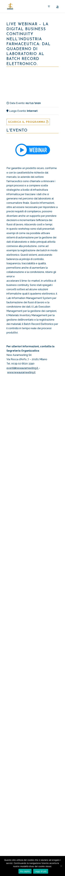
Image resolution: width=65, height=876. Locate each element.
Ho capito (25, 871)
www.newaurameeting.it (21, 372)
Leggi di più (41, 871)
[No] (61, 866)
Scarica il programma (27, 121)
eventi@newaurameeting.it (22, 368)
